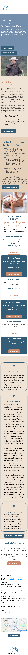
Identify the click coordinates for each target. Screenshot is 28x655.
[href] (14, 625)
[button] (26, 7)
